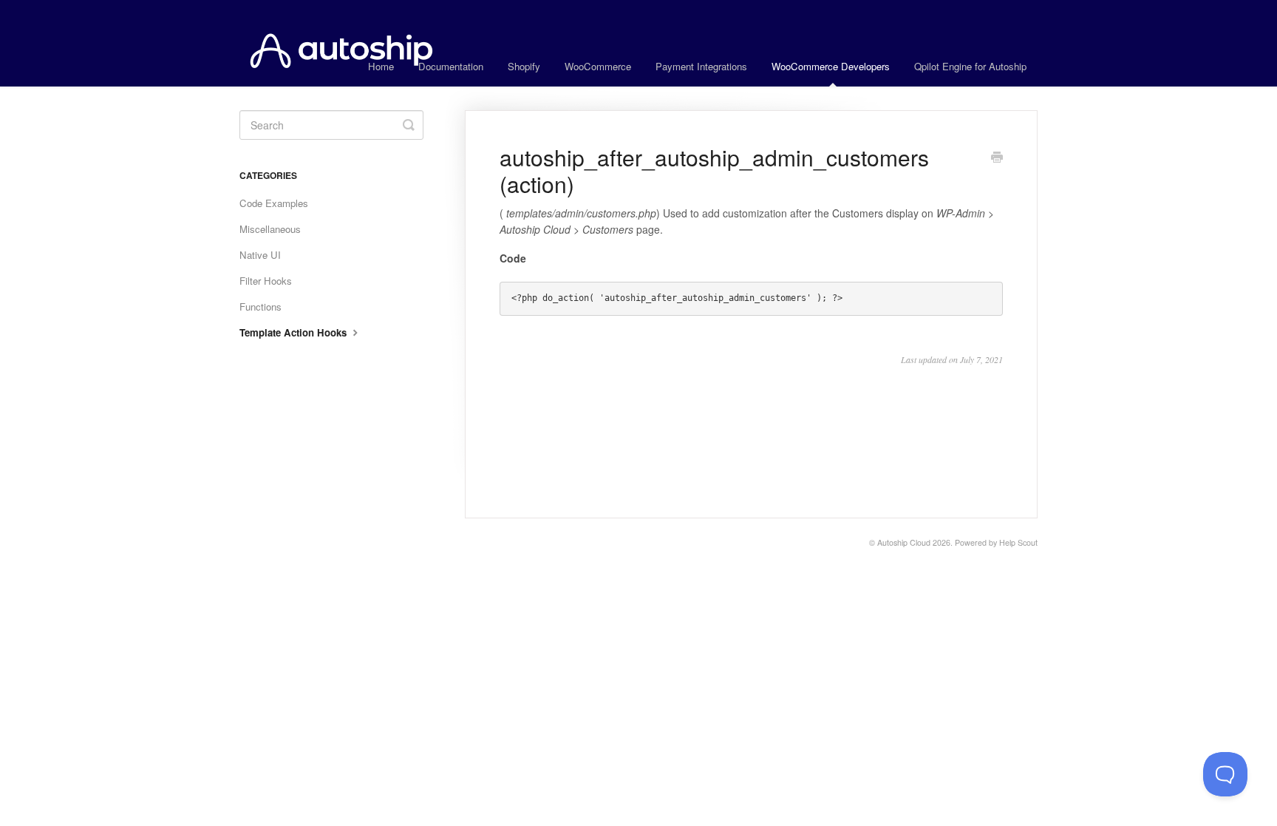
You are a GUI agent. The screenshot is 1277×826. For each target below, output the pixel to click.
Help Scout (1018, 542)
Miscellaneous (270, 229)
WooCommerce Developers (831, 66)
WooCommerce (598, 66)
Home (381, 66)
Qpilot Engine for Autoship (970, 66)
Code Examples (273, 203)
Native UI (260, 255)
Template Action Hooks (294, 332)
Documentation (450, 66)
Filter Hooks (265, 281)
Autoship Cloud (903, 542)
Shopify (524, 66)
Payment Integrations (701, 66)
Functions (260, 306)
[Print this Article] (997, 158)
